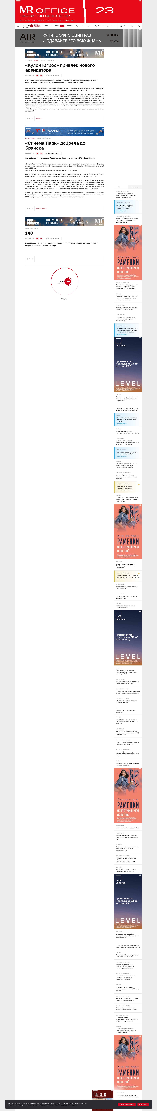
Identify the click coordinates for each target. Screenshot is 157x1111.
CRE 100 (56, 26)
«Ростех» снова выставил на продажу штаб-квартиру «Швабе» (128, 432)
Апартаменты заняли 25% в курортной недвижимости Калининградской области (125, 966)
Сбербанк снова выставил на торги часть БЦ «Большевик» (127, 764)
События (119, 561)
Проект (118, 294)
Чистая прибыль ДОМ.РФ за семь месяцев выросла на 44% (126, 453)
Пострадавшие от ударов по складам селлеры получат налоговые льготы (128, 692)
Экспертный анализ (123, 326)
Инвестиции (120, 679)
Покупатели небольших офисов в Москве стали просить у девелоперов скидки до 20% (126, 859)
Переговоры (120, 438)
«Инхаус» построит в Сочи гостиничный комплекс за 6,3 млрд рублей (127, 988)
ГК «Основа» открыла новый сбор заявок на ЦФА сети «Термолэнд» (127, 409)
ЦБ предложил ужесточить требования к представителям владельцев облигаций (126, 195)
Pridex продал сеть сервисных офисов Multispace (125, 606)
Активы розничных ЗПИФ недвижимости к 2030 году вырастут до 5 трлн (125, 206)
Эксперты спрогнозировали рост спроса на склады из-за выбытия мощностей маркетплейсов (127, 330)
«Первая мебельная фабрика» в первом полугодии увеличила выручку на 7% (126, 318)
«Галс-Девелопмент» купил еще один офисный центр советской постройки (126, 419)
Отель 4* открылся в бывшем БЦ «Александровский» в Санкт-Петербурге (126, 565)
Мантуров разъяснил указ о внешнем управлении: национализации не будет (124, 488)
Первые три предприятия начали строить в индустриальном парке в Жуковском (126, 398)
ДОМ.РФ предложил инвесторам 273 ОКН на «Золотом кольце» (127, 682)
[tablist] (128, 187)
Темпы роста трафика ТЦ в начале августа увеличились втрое (127, 999)
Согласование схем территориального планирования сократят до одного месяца (127, 1019)
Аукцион (119, 429)
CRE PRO (70, 26)
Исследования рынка (123, 202)
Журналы (89, 26)
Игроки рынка (120, 305)
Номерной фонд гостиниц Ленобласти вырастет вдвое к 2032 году (127, 753)
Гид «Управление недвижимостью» (105, 26)
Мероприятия (80, 26)
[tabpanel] (128, 650)
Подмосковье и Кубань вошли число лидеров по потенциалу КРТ (127, 743)
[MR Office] (78, 11)
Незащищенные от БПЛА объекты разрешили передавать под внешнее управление (128, 577)
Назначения (120, 825)
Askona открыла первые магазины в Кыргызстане (127, 587)
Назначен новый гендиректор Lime (127, 828)
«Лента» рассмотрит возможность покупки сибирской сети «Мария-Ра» (127, 837)
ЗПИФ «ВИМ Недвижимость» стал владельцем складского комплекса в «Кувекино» (127, 499)
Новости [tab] (121, 187)
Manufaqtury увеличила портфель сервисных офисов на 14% (126, 308)
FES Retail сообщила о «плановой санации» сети (126, 597)
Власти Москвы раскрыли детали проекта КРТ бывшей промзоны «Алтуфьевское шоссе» (126, 298)
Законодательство (122, 191)
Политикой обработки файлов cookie (66, 1105)
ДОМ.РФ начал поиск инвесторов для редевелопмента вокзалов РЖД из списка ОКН (127, 732)
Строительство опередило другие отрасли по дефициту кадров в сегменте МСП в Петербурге (127, 286)
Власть (118, 461)
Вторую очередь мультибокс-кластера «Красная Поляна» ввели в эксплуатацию (127, 935)
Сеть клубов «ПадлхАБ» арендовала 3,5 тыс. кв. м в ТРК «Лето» (127, 956)
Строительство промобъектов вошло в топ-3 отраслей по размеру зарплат (128, 946)
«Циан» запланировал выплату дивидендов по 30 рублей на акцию (127, 1096)
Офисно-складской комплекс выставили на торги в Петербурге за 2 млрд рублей (127, 672)
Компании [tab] (135, 187)
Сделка (118, 415)
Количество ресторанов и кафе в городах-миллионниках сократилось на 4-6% (126, 977)
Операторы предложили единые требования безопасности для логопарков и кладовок (126, 465)
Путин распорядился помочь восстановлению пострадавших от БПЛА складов (126, 1030)
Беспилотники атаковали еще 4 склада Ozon (126, 711)
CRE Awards (48, 26)
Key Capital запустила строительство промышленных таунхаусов (128, 870)
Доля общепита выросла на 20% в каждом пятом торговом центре (126, 1009)
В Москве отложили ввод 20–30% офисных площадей (126, 701)
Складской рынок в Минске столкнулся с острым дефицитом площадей (126, 476)
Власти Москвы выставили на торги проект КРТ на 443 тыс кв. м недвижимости (127, 848)
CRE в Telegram (121, 211)
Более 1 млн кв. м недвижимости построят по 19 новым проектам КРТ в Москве (127, 721)
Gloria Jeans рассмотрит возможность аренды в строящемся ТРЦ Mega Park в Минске (127, 442)
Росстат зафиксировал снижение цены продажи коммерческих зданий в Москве (127, 220)
